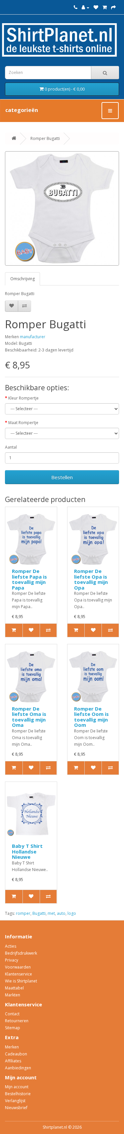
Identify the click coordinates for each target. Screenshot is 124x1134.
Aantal (11, 447)
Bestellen (62, 477)
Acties (10, 946)
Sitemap (12, 1028)
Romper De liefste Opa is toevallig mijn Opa (91, 579)
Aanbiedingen (18, 1068)
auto (61, 913)
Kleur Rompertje (23, 398)
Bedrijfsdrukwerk (21, 953)
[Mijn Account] (85, 7)
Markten (12, 995)
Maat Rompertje (23, 422)
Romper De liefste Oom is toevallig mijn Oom (91, 716)
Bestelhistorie (18, 1094)
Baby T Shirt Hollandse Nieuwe (27, 851)
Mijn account (16, 1087)
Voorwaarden (18, 967)
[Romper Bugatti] (62, 208)
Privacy (11, 960)
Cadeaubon (16, 1054)
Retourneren (16, 1021)
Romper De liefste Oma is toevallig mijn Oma (29, 716)
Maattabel (14, 988)
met (51, 913)
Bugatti (39, 913)
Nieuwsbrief (16, 1107)
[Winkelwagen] (105, 7)
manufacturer (32, 337)
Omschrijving (22, 279)
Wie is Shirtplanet (21, 981)
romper (23, 913)
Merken (12, 1047)
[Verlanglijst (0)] (96, 7)
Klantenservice (18, 974)
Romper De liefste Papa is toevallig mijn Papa (29, 579)
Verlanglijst (15, 1100)
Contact (12, 1014)
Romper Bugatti (45, 138)
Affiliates (13, 1061)
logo (71, 913)
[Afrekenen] (113, 7)
